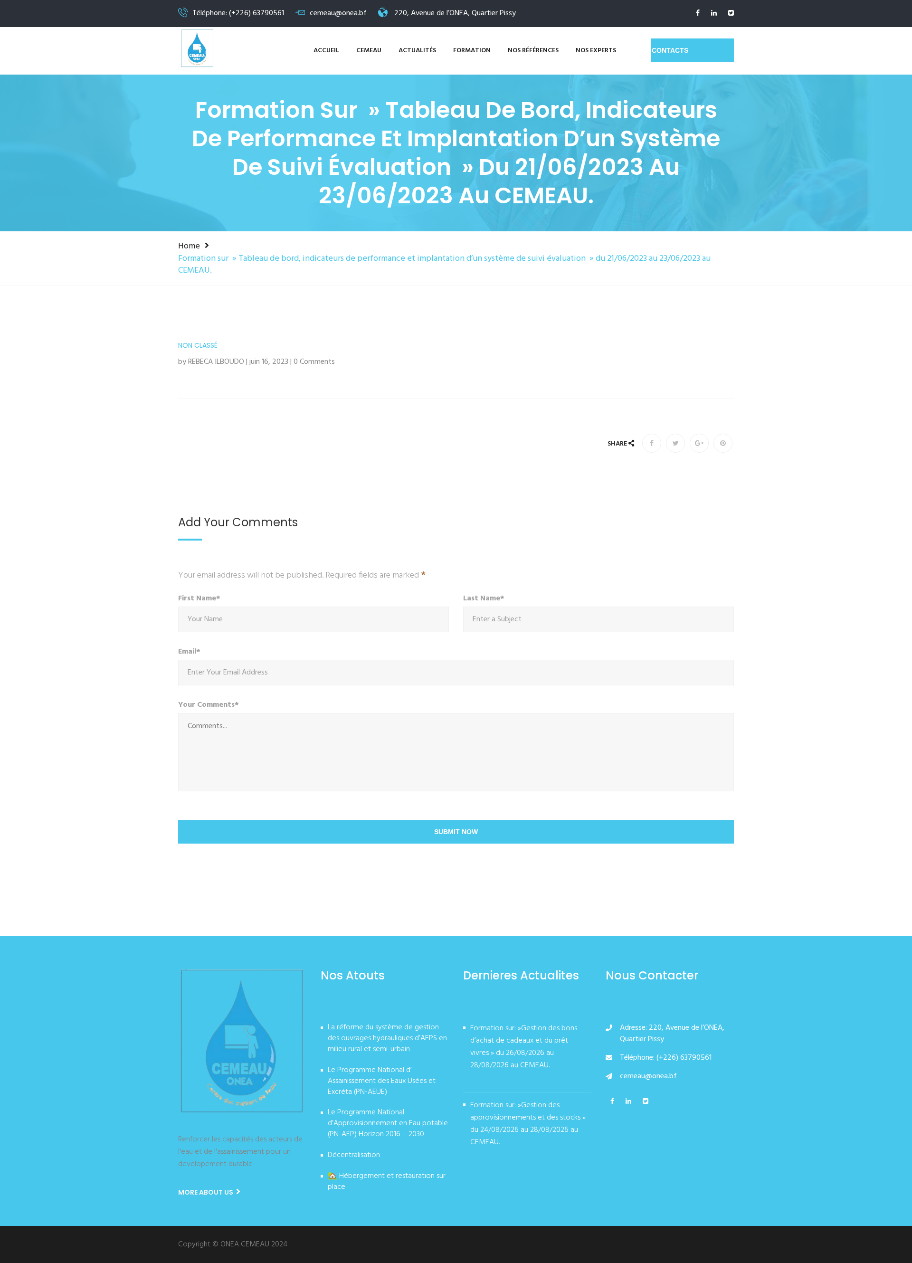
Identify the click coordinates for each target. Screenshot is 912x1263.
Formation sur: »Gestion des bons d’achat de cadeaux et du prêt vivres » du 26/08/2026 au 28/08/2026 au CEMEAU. (523, 1047)
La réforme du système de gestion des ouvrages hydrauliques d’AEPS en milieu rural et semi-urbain (387, 1038)
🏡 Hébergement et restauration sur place (387, 1182)
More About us (206, 1192)
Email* (189, 651)
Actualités (417, 50)
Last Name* (483, 598)
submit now (456, 832)
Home (189, 246)
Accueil (326, 50)
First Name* (199, 598)
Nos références (533, 50)
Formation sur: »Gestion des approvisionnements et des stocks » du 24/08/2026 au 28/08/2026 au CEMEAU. (528, 1124)
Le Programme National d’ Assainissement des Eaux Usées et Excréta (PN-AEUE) (382, 1081)
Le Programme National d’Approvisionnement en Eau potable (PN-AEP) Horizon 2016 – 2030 (388, 1123)
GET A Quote (692, 50)
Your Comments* (208, 705)
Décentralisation (354, 1155)
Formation (472, 50)
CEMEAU (368, 50)
